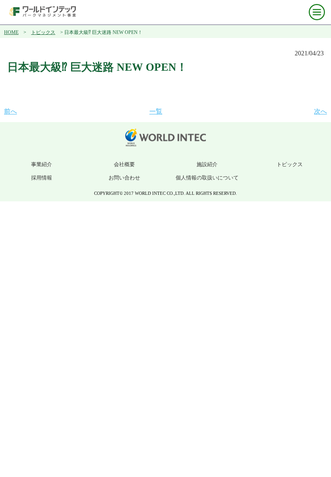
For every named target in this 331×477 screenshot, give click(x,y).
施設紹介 (207, 164)
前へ (10, 111)
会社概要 (124, 164)
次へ (320, 111)
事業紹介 (41, 164)
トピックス (43, 32)
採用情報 (41, 178)
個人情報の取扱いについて (207, 178)
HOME (11, 32)
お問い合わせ (124, 178)
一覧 (155, 111)
